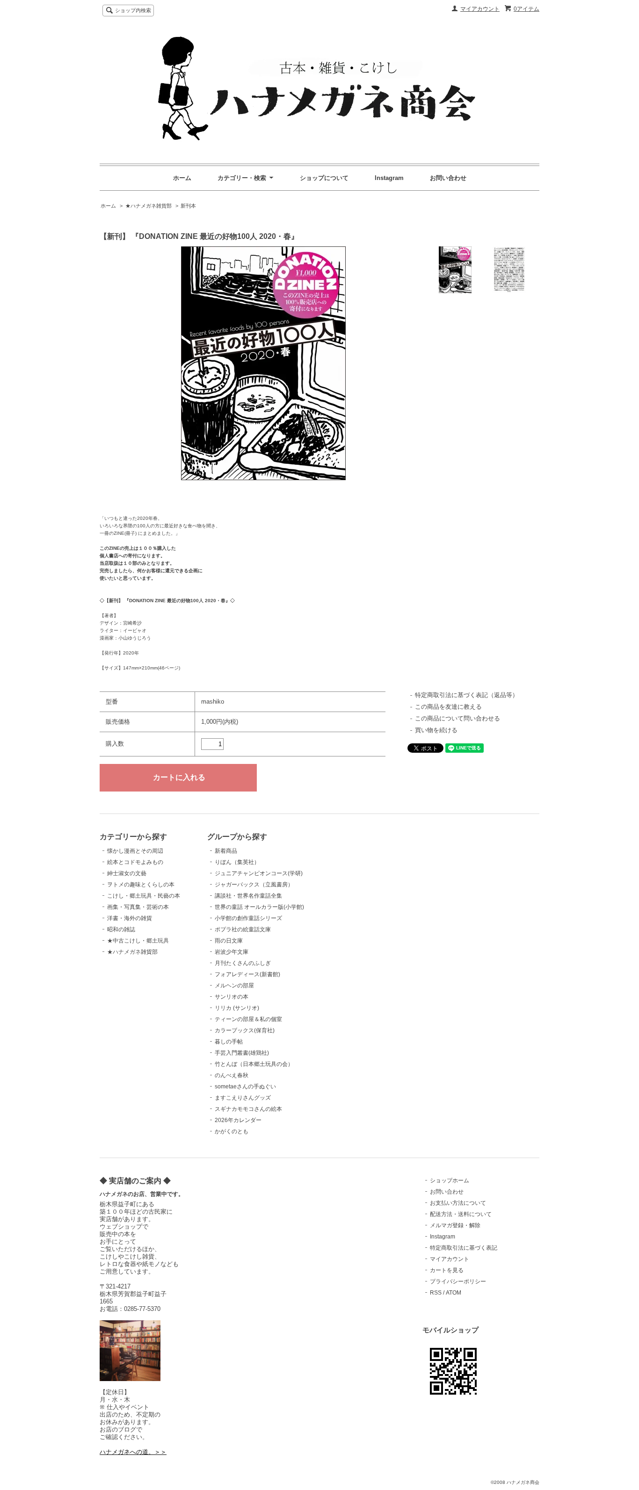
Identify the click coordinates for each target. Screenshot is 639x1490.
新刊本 (188, 206)
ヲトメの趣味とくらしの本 (140, 884)
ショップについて (324, 177)
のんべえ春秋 (231, 1075)
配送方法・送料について (461, 1214)
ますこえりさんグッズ (243, 1097)
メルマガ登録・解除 (455, 1225)
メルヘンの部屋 (234, 985)
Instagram (389, 177)
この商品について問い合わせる (457, 718)
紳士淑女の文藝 (126, 873)
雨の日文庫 (229, 940)
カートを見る (447, 1270)
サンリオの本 (231, 996)
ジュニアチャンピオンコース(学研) (259, 873)
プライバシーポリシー (458, 1281)
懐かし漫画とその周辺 (135, 851)
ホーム (182, 177)
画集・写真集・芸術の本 (138, 907)
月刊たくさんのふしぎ (243, 963)
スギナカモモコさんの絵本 (248, 1109)
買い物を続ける (436, 730)
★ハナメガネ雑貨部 (148, 206)
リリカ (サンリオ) (237, 1008)
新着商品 (226, 851)
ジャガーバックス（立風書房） (254, 884)
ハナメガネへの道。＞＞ (133, 1451)
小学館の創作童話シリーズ (248, 918)
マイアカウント (480, 9)
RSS (436, 1292)
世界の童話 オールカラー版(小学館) (259, 907)
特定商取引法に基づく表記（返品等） (466, 694)
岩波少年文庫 (231, 952)
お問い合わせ (448, 177)
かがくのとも (231, 1131)
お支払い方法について (458, 1203)
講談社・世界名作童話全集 (248, 896)
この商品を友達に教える (448, 706)
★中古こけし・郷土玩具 (138, 940)
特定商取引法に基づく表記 (463, 1248)
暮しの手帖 (229, 1041)
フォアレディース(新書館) (247, 974)
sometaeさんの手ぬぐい (245, 1086)
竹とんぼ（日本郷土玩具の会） (254, 1064)
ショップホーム (449, 1180)
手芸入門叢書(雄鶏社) (242, 1053)
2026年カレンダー (238, 1120)
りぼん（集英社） (237, 862)
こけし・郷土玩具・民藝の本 (143, 896)
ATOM (453, 1292)
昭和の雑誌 (121, 929)
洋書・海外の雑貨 (129, 918)
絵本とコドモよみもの (135, 862)
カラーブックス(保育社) (245, 1030)
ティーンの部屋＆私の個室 (248, 1019)
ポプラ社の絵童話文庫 (243, 929)
